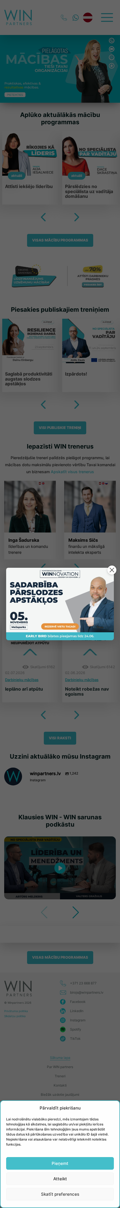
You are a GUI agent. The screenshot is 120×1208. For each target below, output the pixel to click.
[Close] (111, 570)
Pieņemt (60, 1163)
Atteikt (60, 1178)
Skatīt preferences (60, 1194)
